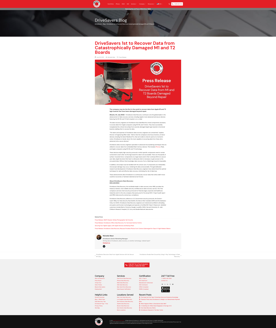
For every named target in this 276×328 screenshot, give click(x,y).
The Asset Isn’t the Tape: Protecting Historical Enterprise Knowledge (159, 297)
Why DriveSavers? (100, 278)
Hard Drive (111, 4)
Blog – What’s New (100, 299)
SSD (128, 4)
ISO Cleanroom (143, 280)
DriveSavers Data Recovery (118, 320)
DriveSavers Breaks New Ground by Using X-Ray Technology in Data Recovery (158, 256)
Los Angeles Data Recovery (124, 299)
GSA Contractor (143, 285)
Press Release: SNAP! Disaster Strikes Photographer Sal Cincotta (114, 220)
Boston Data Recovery (123, 306)
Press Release (122, 57)
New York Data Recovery (124, 297)
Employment (98, 289)
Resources (151, 4)
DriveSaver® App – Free (101, 303)
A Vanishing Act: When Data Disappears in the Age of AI (156, 306)
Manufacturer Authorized (146, 282)
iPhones (158, 147)
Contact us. (106, 243)
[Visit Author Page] (98, 237)
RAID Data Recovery (122, 282)
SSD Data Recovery (122, 285)
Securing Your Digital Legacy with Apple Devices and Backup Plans (114, 226)
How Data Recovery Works (148, 308)
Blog (104, 24)
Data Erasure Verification (124, 289)
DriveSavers (98, 24)
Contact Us (164, 280)
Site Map (97, 308)
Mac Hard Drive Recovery (124, 287)
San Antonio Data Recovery (124, 308)
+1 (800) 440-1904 (166, 278)
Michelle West (111, 57)
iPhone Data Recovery (123, 280)
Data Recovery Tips (100, 301)
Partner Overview (99, 297)
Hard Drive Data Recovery (124, 278)
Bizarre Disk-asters (100, 287)
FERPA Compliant (144, 289)
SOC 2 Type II (143, 278)
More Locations (121, 310)
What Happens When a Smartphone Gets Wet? (153, 303)
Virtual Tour (98, 282)
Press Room (98, 280)
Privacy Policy (99, 306)
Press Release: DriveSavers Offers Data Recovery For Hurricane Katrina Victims (118, 223)
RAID (123, 4)
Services (133, 4)
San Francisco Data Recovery (125, 301)
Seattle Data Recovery (123, 303)
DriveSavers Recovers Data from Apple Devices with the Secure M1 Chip (114, 256)
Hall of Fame (98, 285)
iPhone (118, 4)
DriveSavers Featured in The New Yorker (152, 310)
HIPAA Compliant (143, 287)
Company (141, 4)
